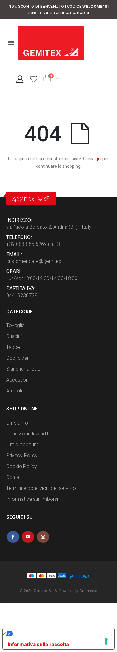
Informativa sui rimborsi (32, 499)
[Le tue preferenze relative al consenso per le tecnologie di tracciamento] (106, 641)
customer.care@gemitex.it (35, 261)
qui (98, 158)
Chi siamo (17, 423)
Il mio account (22, 445)
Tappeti (14, 347)
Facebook (13, 537)
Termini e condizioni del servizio (41, 488)
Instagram (43, 537)
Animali (14, 391)
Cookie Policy (21, 466)
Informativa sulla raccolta (38, 644)
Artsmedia (88, 591)
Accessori (17, 380)
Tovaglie (15, 325)
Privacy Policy (21, 455)
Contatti (15, 477)
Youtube (28, 537)
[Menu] (11, 43)
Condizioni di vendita (28, 434)
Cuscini (14, 336)
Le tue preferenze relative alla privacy (59, 634)
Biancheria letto (23, 369)
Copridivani (18, 358)
